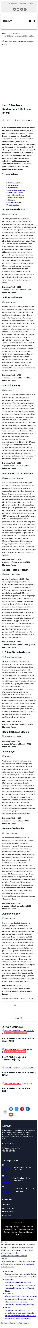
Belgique (7, 1232)
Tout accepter (22, 1256)
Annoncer (23, 3)
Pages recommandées (12, 1148)
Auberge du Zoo (14, 205)
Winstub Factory (13, 187)
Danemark (22, 1232)
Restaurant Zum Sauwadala (16, 190)
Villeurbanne (20, 1051)
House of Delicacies (14, 202)
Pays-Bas (17, 1229)
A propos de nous (11, 3)
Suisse (29, 1227)
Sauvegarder (5, 1323)
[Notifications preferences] (1, 1326)
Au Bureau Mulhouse (14, 183)
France (23, 1227)
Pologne (19, 1235)
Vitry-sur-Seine (21, 1033)
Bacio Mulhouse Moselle (16, 197)
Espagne (30, 1232)
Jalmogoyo (11, 200)
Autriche (15, 1232)
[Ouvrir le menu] (30, 21)
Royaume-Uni (7, 1229)
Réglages (4, 1256)
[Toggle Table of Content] (3, 179)
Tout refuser (12, 1256)
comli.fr (7, 20)
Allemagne (30, 1229)
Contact (31, 3)
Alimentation (14, 34)
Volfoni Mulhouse (13, 185)
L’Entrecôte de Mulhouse (16, 195)
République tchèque (12, 1227)
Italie (24, 1229)
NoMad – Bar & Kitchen (15, 192)
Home (4, 34)
